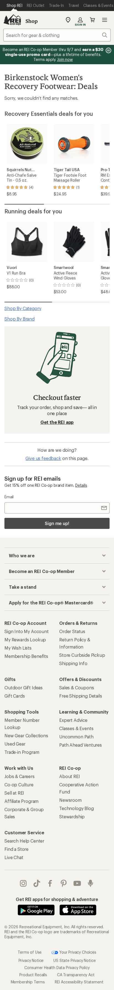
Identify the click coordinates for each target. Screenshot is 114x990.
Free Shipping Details (80, 695)
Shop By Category (22, 308)
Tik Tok (37, 883)
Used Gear (14, 743)
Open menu (104, 19)
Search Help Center (24, 840)
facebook (50, 883)
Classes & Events (76, 728)
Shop (31, 21)
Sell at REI (14, 792)
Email (9, 496)
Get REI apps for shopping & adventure (57, 899)
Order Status (72, 631)
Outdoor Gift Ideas (23, 687)
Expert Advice (73, 720)
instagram (23, 883)
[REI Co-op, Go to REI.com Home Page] (12, 19)
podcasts (90, 883)
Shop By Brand (19, 318)
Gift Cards (14, 695)
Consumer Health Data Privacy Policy (56, 967)
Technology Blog (76, 808)
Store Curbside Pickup (82, 655)
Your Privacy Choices (77, 952)
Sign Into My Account (26, 631)
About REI (69, 776)
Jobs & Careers (19, 776)
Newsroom (70, 800)
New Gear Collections (26, 735)
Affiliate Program (21, 801)
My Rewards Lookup (25, 639)
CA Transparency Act (76, 974)
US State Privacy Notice (74, 960)
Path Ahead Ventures (80, 744)
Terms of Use (30, 952)
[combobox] (57, 35)
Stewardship (72, 816)
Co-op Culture (18, 784)
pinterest (63, 883)
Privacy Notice (31, 960)
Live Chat (13, 857)
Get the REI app (57, 422)
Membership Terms (28, 982)
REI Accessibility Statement (79, 982)
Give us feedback (43, 458)
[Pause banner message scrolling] (108, 50)
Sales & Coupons (76, 687)
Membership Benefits (26, 656)
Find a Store (16, 849)
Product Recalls (33, 974)
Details (81, 485)
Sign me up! (57, 523)
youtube (77, 883)
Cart (92, 19)
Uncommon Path (76, 736)
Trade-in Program (21, 752)
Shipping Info (73, 663)
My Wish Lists (18, 647)
